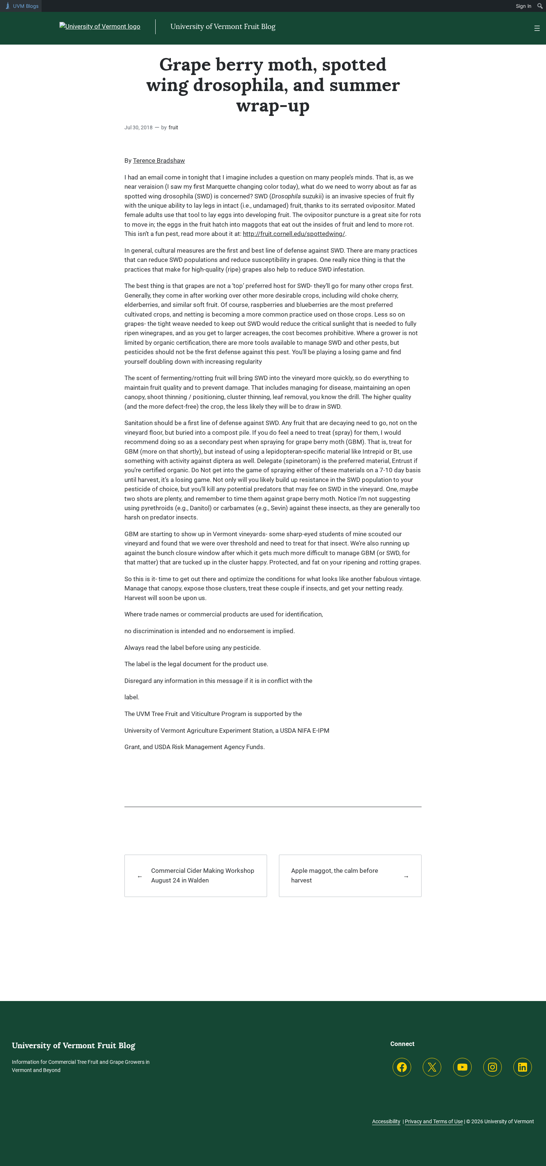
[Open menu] (537, 28)
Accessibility (386, 1121)
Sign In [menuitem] (524, 6)
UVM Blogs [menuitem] (26, 6)
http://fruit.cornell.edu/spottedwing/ (294, 233)
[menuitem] (540, 6)
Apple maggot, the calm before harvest (334, 875)
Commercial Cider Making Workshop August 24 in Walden (202, 875)
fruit (173, 127)
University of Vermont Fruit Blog (223, 26)
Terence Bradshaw (159, 160)
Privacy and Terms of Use (434, 1121)
